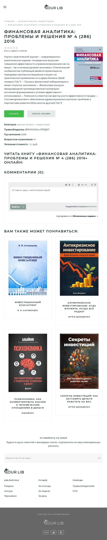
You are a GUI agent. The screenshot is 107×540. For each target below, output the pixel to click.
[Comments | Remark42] (53, 200)
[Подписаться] (99, 458)
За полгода (44, 486)
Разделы (9, 486)
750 (30, 144)
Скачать (14, 114)
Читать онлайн (41, 114)
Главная (9, 21)
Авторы (8, 491)
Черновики (10, 496)
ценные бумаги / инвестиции (36, 21)
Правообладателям (83, 486)
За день (42, 496)
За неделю (44, 491)
